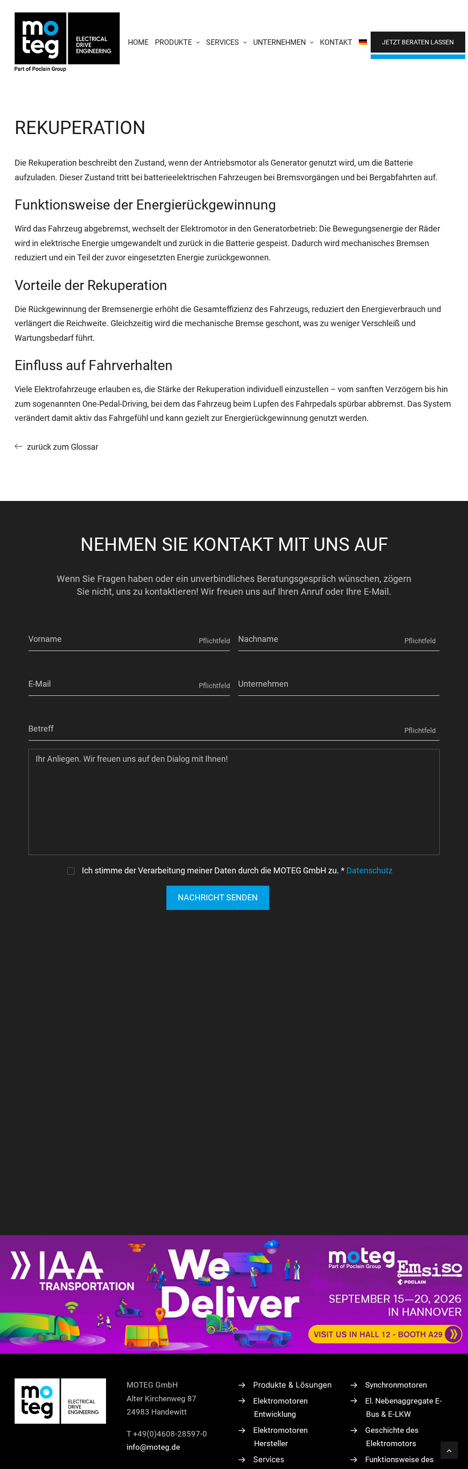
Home (138, 42)
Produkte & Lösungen (292, 1384)
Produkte (173, 42)
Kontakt (336, 42)
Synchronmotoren (396, 1384)
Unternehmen (279, 42)
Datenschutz (369, 870)
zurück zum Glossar (62, 447)
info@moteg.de (153, 1447)
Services (222, 42)
